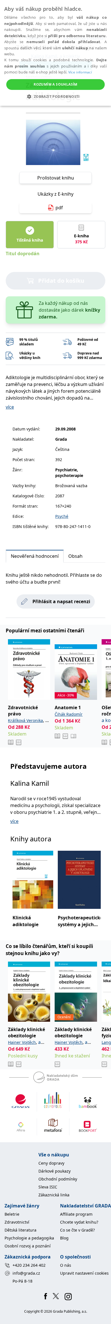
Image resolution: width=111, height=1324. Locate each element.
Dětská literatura (20, 1230)
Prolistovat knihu (55, 178)
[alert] (55, 53)
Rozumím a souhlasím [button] (55, 84)
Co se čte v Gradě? (77, 1230)
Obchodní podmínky (57, 1179)
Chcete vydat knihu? (79, 1222)
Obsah (75, 556)
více (10, 407)
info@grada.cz (26, 1273)
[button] (55, 96)
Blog (64, 1238)
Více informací (80, 72)
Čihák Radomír (69, 714)
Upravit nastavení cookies (84, 1273)
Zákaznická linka (53, 1195)
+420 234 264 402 (29, 1265)
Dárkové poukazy (54, 1171)
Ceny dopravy (51, 1163)
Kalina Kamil (29, 783)
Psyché (61, 516)
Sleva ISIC (47, 1187)
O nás (65, 1265)
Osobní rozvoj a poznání (28, 1246)
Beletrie (12, 1214)
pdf (59, 207)
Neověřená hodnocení (35, 556)
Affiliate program (76, 1214)
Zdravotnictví (17, 1222)
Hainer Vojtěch (22, 1042)
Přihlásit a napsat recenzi (61, 601)
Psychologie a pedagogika (29, 1238)
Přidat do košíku (61, 280)
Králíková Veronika (25, 720)
